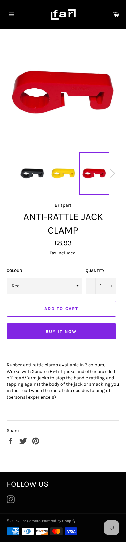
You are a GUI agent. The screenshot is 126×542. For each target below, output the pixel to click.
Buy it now (61, 331)
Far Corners (30, 521)
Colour (14, 270)
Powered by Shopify (58, 521)
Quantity (95, 270)
